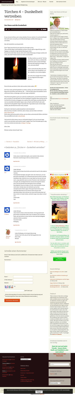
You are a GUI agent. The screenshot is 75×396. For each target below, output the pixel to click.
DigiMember (42, 394)
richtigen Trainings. (26, 123)
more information (66, 390)
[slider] (45, 29)
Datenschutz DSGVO (25, 370)
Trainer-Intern (23, 377)
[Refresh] (15, 286)
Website (6, 282)
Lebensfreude (21, 116)
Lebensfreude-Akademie (7, 1)
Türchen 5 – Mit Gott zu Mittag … (37, 141)
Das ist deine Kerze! (9, 112)
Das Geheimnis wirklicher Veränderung (58, 275)
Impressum (23, 368)
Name (6, 276)
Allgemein (18, 19)
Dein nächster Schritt (61, 1)
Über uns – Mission (42, 1)
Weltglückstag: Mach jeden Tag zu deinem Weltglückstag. (14, 5)
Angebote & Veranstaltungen (28, 1)
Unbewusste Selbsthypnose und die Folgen (59, 279)
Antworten (17, 161)
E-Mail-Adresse (8, 279)
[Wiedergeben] (6, 29)
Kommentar (7, 259)
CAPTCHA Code (28, 290)
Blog (17, 1)
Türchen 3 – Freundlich (11, 141)
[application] (25, 29)
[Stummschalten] (41, 29)
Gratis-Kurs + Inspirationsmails (27, 373)
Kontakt (51, 1)
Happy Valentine (53, 283)
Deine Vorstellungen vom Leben (57, 271)
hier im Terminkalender (63, 98)
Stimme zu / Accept (39, 392)
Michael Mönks (5, 374)
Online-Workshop (60, 225)
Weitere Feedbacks (57, 334)
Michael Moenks (5, 359)
